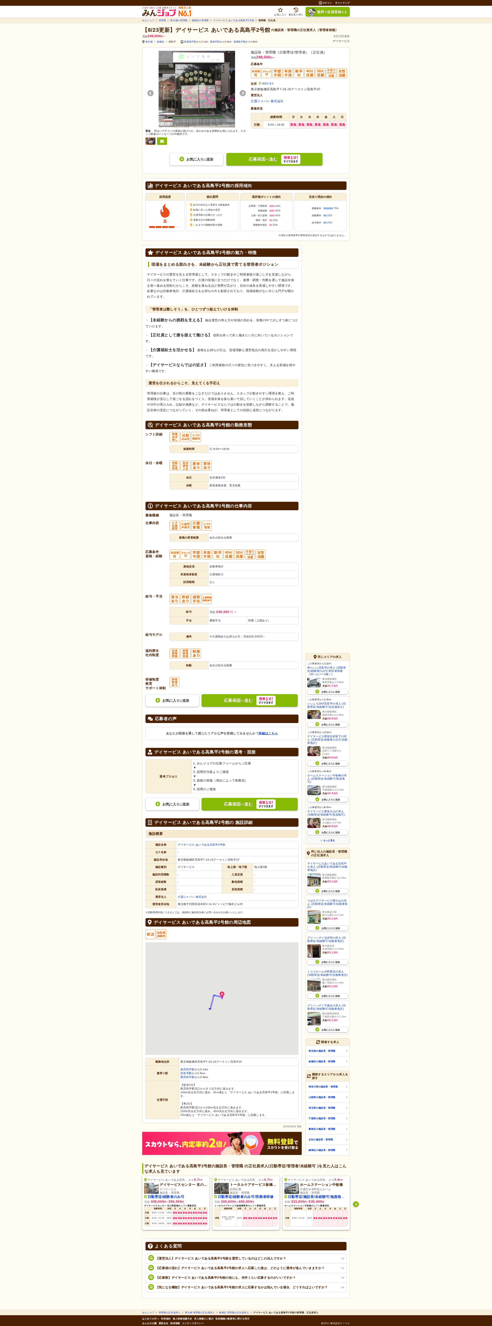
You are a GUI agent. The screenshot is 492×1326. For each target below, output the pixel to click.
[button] (221, 995)
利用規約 (166, 1319)
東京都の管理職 (178, 20)
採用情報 (175, 1323)
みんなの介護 (149, 1323)
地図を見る (268, 83)
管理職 (162, 20)
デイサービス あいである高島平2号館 (233, 20)
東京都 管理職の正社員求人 (200, 1312)
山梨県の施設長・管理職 (322, 1097)
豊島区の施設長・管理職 (322, 1129)
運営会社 (164, 1323)
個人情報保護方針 (182, 1319)
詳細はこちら (268, 733)
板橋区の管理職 (200, 20)
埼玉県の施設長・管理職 (322, 1108)
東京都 (149, 42)
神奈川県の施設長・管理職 (323, 1087)
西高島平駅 (240, 42)
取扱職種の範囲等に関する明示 (232, 1319)
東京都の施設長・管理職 (322, 1051)
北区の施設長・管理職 (321, 1139)
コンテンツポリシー (193, 1323)
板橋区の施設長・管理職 (322, 1061)
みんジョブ (148, 20)
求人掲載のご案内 (204, 1319)
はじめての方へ (150, 1319)
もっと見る (329, 840)
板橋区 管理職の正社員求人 (234, 1312)
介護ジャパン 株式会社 (267, 101)
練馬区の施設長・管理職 (322, 1150)
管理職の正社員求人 (170, 1312)
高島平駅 (215, 42)
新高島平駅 (190, 42)
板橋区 (160, 42)
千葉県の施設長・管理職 (322, 1118)
